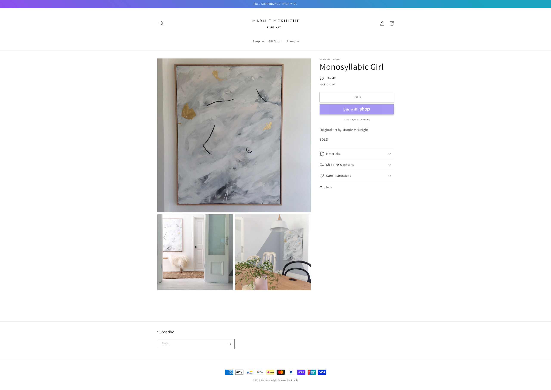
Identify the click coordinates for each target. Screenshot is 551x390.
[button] (162, 23)
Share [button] (329, 187)
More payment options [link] (357, 119)
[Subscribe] (229, 344)
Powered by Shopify (288, 380)
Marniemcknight (269, 380)
